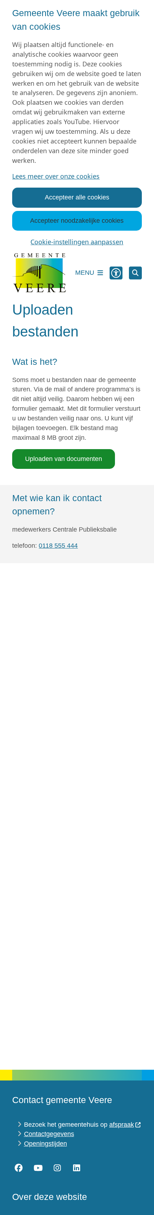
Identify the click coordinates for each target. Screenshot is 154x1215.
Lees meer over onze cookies (56, 176)
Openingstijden (45, 1143)
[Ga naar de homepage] (39, 273)
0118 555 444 (58, 545)
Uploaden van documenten (63, 458)
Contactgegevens (49, 1134)
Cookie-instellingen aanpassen (76, 241)
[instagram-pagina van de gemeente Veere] (57, 1168)
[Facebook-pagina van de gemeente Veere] (18, 1168)
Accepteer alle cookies (77, 197)
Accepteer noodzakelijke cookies (77, 220)
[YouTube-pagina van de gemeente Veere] (38, 1168)
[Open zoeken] (135, 273)
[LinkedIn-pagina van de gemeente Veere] (76, 1168)
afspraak (121, 1124)
